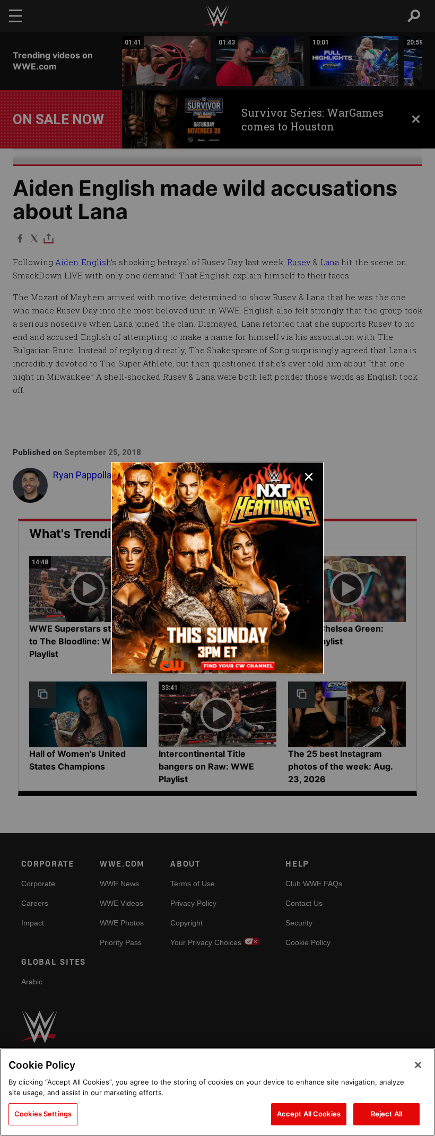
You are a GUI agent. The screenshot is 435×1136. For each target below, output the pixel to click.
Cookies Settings (43, 1113)
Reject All (386, 1113)
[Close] (418, 1065)
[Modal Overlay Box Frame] (217, 568)
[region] (217, 1092)
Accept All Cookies (309, 1113)
